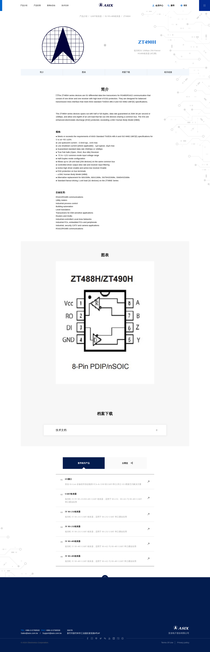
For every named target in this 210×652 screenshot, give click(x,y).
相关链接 (168, 72)
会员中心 (159, 5)
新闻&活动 (51, 5)
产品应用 (37, 5)
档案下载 (126, 72)
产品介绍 (23, 5)
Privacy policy (183, 642)
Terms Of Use (167, 642)
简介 (42, 72)
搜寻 (173, 5)
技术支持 (65, 5)
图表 (84, 72)
